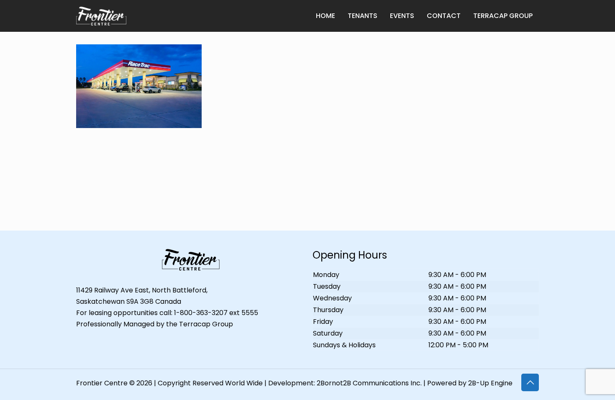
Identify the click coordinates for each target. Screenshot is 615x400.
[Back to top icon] (530, 382)
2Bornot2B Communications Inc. (369, 383)
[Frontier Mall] (101, 15)
